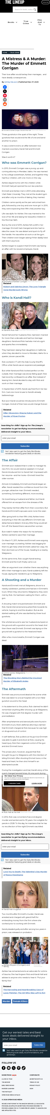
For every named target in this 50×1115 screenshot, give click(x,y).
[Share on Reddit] (5, 104)
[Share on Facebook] (5, 87)
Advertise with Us (36, 1079)
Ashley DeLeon (10, 82)
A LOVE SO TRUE (7, 1079)
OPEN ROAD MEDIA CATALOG (11, 1095)
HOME (5, 52)
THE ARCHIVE (6, 1082)
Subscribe (46, 2)
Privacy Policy (35, 1085)
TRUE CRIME (14, 52)
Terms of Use (34, 1082)
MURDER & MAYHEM (8, 1088)
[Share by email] (5, 100)
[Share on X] (5, 91)
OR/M (31, 1088)
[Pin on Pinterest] (5, 95)
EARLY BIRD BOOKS (8, 1085)
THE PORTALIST (7, 1092)
